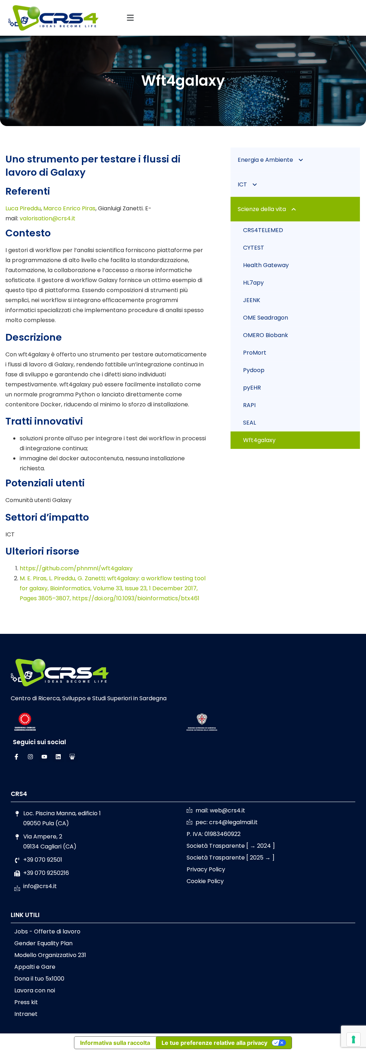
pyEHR (252, 388)
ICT (242, 184)
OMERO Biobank (265, 335)
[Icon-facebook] (16, 756)
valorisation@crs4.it (47, 218)
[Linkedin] (58, 756)
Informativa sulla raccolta (115, 1042)
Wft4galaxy (259, 440)
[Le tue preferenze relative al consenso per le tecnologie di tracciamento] (353, 1039)
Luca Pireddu (23, 208)
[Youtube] (44, 756)
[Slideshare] (72, 756)
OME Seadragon (265, 318)
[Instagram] (30, 756)
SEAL (249, 423)
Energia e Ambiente (265, 160)
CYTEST (253, 248)
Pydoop (253, 370)
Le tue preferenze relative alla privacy (214, 1042)
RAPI (249, 405)
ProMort (254, 353)
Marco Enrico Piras (69, 208)
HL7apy (253, 283)
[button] (130, 18)
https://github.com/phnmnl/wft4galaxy (76, 568)
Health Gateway (266, 265)
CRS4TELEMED (263, 230)
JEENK (251, 300)
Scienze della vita (262, 209)
